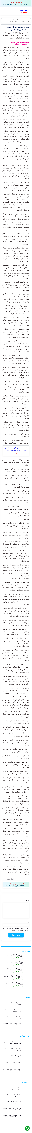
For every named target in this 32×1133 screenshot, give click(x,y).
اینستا (4, 4)
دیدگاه (27, 900)
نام (28, 922)
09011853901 (24, 4)
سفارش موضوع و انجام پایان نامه (16, 2)
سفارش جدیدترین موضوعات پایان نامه (16, 884)
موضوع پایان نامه (18, 19)
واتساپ (14, 4)
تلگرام (18, 4)
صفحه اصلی (27, 19)
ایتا (11, 4)
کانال (8, 4)
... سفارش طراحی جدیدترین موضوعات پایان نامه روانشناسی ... (16, 450)
